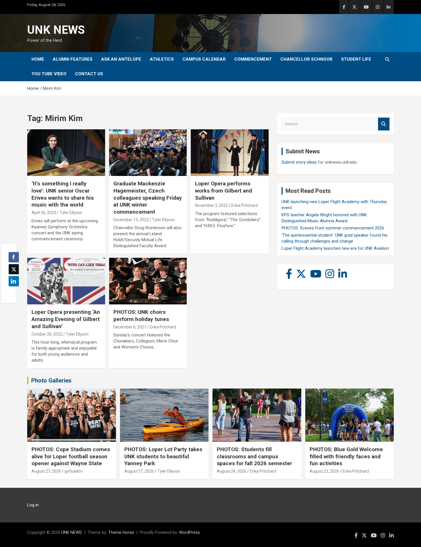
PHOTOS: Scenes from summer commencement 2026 (333, 228)
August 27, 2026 (46, 471)
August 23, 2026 (324, 471)
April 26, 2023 (44, 212)
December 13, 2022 (131, 219)
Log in (33, 505)
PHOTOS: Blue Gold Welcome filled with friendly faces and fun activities (346, 456)
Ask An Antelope (121, 59)
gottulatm (73, 471)
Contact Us (89, 73)
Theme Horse (121, 532)
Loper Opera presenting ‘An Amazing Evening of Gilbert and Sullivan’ (66, 319)
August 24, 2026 (231, 471)
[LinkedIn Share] (14, 281)
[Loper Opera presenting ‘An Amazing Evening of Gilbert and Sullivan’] (66, 281)
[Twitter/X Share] (14, 269)
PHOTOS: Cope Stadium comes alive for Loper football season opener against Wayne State (71, 456)
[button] (12, 292)
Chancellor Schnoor (306, 59)
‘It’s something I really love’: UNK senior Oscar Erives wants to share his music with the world (63, 194)
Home (38, 59)
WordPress (189, 532)
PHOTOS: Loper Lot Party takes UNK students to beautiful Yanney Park (163, 456)
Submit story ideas (299, 162)
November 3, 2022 (211, 205)
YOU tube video (49, 73)
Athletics (162, 59)
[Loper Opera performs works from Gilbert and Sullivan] (230, 152)
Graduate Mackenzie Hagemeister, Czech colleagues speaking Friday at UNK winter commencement (147, 197)
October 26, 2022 (47, 334)
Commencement (253, 59)
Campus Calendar (204, 59)
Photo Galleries (51, 380)
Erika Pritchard (244, 205)
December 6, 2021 (129, 327)
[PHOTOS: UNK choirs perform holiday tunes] (148, 281)
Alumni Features (73, 59)
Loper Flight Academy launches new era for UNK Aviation (335, 248)
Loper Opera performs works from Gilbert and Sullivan (223, 190)
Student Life (356, 59)
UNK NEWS (56, 30)
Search (383, 124)
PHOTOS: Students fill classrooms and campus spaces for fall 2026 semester (254, 456)
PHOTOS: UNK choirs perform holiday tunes (141, 315)
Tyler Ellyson (71, 212)
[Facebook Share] (14, 257)
